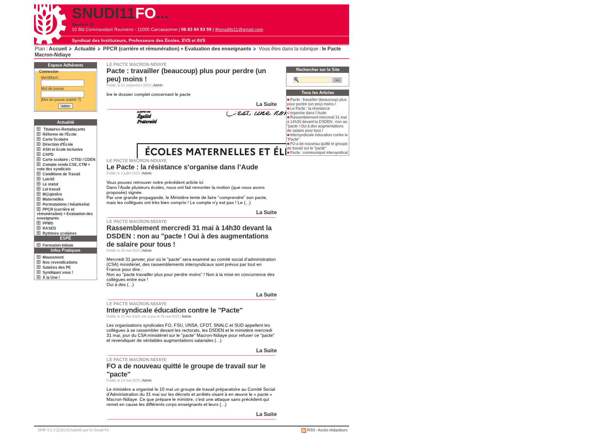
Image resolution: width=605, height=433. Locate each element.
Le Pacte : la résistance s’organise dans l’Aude (182, 167)
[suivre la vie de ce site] (303, 430)
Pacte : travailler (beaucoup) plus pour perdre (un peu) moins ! (317, 101)
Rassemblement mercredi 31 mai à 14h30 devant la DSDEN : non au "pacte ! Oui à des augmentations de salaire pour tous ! (189, 236)
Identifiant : (50, 77)
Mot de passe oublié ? (61, 99)
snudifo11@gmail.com (241, 29)
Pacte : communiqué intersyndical (319, 152)
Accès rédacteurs (333, 430)
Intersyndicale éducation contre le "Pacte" (175, 310)
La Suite (266, 104)
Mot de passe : (53, 88)
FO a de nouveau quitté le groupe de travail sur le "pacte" (317, 146)
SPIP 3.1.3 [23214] (53, 430)
